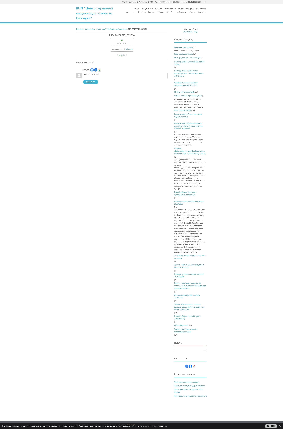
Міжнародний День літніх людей (187, 58)
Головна (79, 29)
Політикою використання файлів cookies (149, 426)
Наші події (101, 29)
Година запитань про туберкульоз (188, 96)
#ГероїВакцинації (181, 325)
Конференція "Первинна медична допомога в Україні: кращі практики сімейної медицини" (188, 126)
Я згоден (271, 426)
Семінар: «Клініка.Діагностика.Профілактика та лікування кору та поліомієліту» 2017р (190, 151)
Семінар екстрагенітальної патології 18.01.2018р (189, 275)
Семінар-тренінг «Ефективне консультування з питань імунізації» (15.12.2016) (189, 73)
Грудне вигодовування (183, 54)
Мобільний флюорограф (184, 92)
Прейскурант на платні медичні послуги (190, 396)
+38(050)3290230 (194, 2)
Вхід (195, 32)
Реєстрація (188, 32)
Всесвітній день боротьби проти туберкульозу (187, 317)
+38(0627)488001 (164, 2)
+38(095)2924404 (179, 2)
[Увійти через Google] (99, 70)
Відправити (90, 82)
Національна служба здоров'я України (189, 386)
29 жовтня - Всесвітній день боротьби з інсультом (190, 257)
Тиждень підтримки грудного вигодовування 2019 (185, 330)
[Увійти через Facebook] (95, 70)
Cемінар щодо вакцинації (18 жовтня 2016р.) (189, 63)
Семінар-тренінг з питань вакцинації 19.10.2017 (189, 202)
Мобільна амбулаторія (116, 29)
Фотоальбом (90, 29)
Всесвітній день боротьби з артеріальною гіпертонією (185, 193)
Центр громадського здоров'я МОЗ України (188, 391)
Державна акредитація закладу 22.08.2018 (187, 296)
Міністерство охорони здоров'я (187, 382)
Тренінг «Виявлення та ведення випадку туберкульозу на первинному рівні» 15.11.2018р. (189, 306)
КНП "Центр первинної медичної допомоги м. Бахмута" (94, 13)
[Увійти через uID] (92, 70)
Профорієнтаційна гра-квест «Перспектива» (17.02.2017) (186, 84)
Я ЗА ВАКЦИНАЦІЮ (182, 110)
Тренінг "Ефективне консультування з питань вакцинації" (189, 266)
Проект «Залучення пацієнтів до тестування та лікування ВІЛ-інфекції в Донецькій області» (190, 285)
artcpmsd (129, 49)
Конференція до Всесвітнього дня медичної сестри (188, 115)
